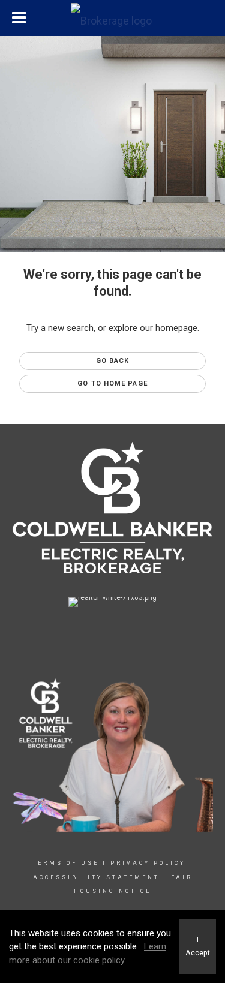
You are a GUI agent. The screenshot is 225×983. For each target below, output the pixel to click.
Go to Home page (112, 383)
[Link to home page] (113, 18)
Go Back (113, 361)
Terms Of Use (65, 863)
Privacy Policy (147, 863)
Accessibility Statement (96, 877)
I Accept (197, 946)
